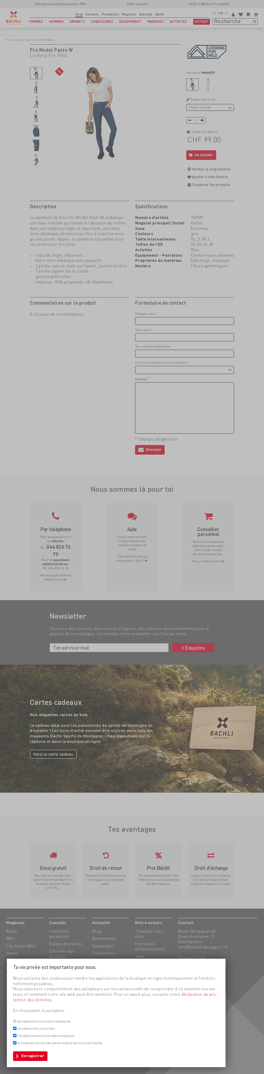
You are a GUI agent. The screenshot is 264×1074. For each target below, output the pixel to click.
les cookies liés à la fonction (36, 1028)
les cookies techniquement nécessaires (44, 1021)
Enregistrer (32, 1055)
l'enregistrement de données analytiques (46, 1036)
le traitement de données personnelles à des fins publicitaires (60, 1043)
